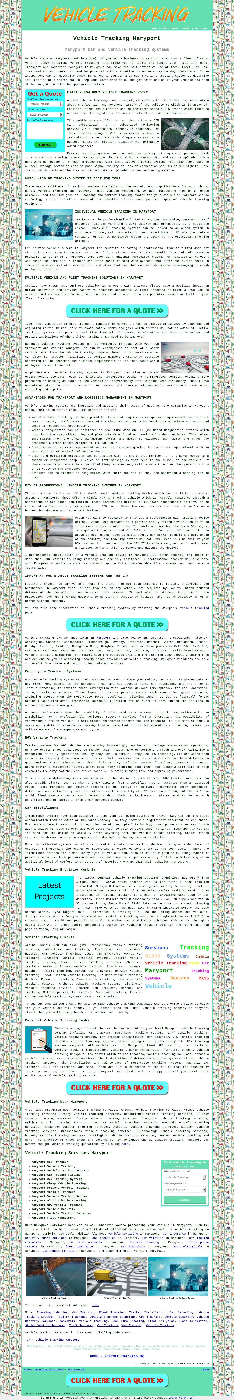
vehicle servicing (123, 1233)
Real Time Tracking (128, 1321)
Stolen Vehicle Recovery (45, 1325)
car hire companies (85, 1242)
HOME (154, 28)
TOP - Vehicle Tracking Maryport (52, 1339)
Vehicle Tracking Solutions (112, 1316)
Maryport (103, 637)
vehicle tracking (94, 100)
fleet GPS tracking (164, 1045)
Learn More (177, 1397)
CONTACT (186, 28)
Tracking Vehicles (52, 1312)
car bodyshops (133, 1246)
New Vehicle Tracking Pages (49, 1370)
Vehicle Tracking (76, 1370)
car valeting (152, 1238)
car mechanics (104, 1238)
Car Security (181, 1312)
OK (191, 1397)
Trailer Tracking (71, 1316)
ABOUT (175, 28)
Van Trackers (107, 1325)
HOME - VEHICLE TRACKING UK (117, 1356)
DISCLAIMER (201, 28)
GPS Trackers (150, 1316)
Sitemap (27, 1370)
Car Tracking (83, 1312)
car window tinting (58, 1251)
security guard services (45, 1238)
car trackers (62, 979)
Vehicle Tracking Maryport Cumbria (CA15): (61, 58)
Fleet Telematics (193, 1321)
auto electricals (187, 1246)
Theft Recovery (81, 1325)
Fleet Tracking (112, 1312)
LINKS (164, 28)
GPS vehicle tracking (61, 953)
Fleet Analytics (161, 1321)
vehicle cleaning (144, 1242)
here (124, 1144)
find (37, 1109)
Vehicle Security (178, 1316)
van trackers (104, 988)
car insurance (174, 1233)
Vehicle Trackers (160, 1325)
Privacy (206, 1370)
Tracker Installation (147, 1312)
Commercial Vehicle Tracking (83, 1321)
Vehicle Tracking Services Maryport (68, 1153)
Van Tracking (131, 1325)
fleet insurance (79, 1246)
